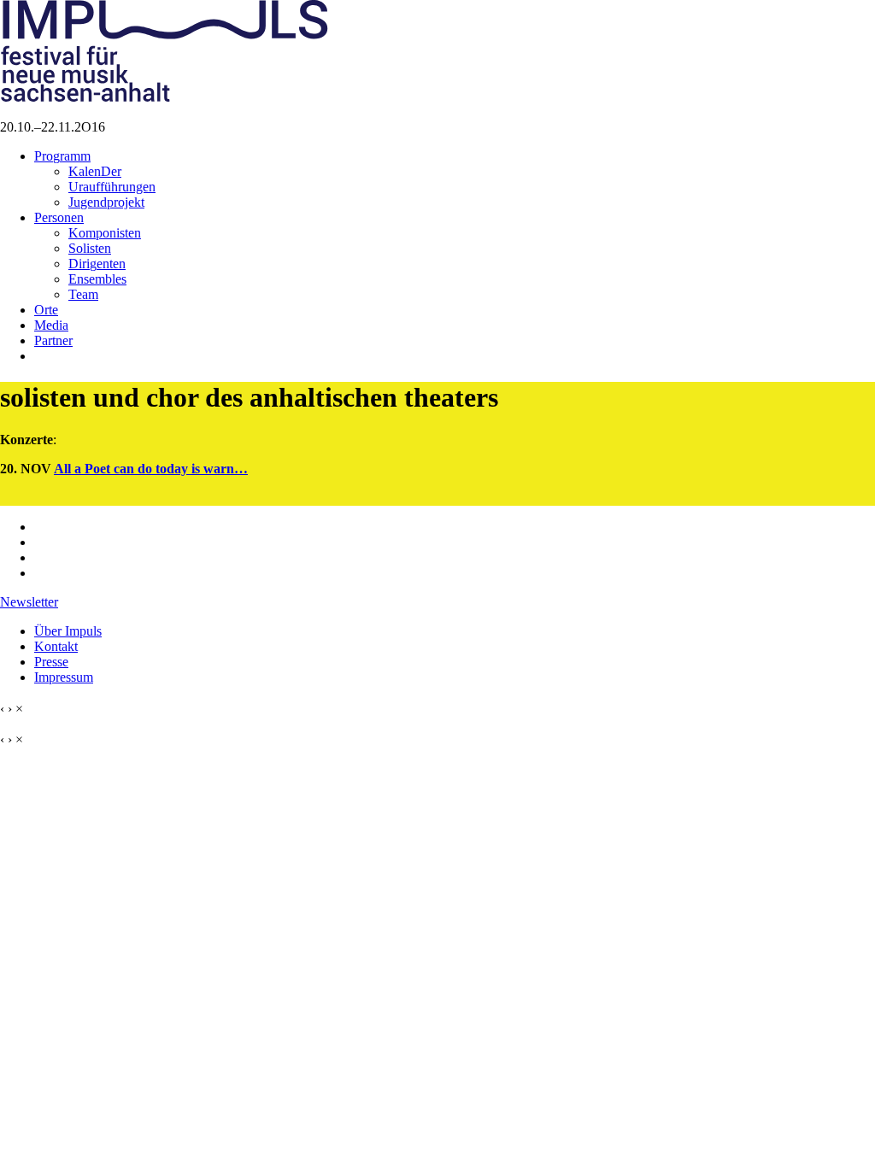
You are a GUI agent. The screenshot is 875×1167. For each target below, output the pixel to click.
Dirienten (97, 263)
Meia (51, 325)
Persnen (59, 217)
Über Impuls (68, 631)
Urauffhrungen (112, 186)
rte (46, 309)
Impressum (63, 677)
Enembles (97, 279)
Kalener (94, 171)
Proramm (62, 156)
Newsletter (29, 602)
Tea (83, 294)
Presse (51, 661)
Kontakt (56, 646)
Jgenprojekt (106, 202)
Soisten (89, 248)
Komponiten (104, 233)
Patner (53, 340)
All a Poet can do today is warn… (151, 468)
